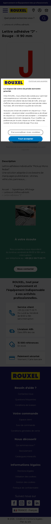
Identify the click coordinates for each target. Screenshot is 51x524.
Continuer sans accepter (38, 81)
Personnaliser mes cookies (25, 132)
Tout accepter (25, 139)
